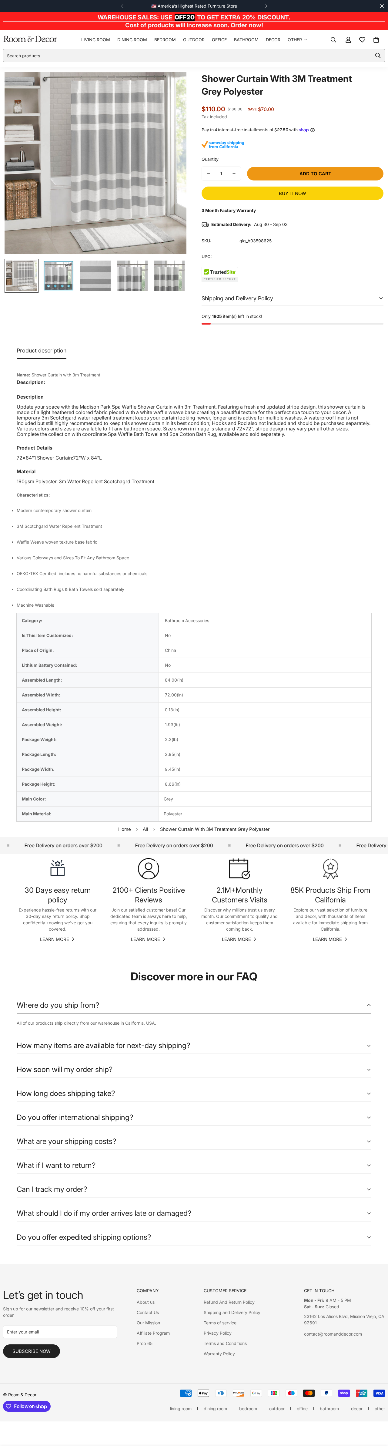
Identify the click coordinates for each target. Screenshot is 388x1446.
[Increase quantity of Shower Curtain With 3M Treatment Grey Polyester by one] (234, 173)
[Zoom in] (173, 85)
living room (95, 39)
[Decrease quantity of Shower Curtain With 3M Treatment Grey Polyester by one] (208, 173)
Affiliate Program (153, 1333)
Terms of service (220, 1322)
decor (273, 39)
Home (124, 829)
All (145, 829)
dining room (132, 39)
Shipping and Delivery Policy (232, 1312)
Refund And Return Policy (229, 1302)
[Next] (266, 6)
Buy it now (292, 193)
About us (146, 1302)
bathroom (246, 39)
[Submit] (378, 55)
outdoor (194, 39)
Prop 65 (144, 1343)
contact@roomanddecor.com (333, 1333)
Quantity (210, 159)
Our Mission (148, 1322)
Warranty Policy (219, 1353)
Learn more (54, 939)
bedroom (165, 39)
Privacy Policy (218, 1333)
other (295, 39)
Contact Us (148, 1312)
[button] (376, 40)
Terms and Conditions (225, 1343)
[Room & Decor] (30, 39)
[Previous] (122, 6)
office (219, 39)
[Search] (333, 39)
